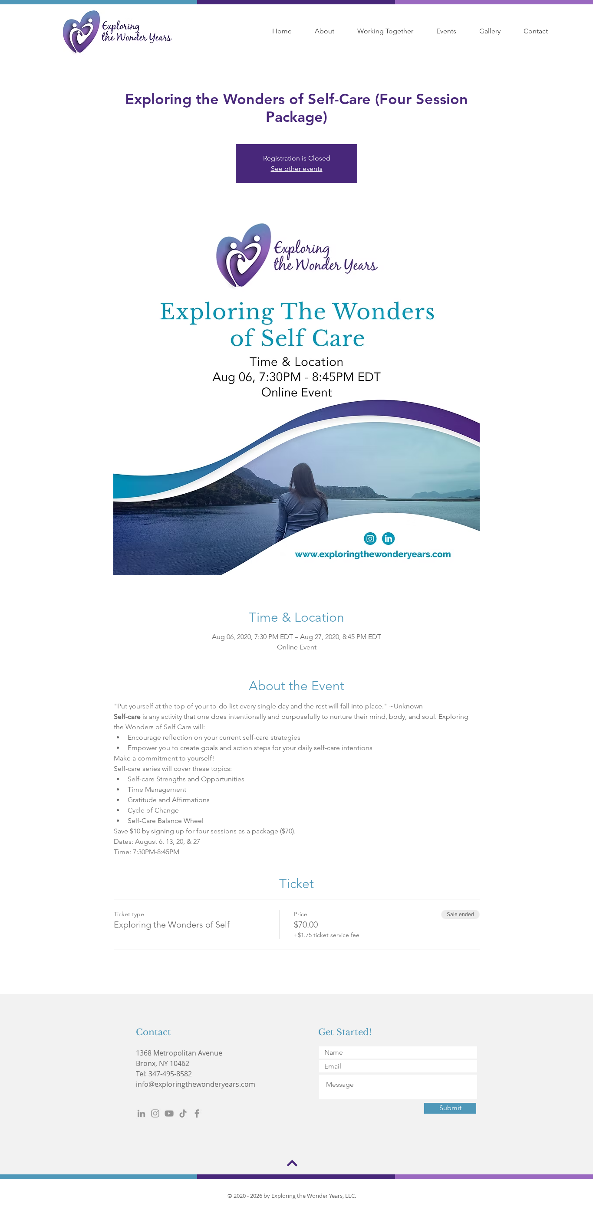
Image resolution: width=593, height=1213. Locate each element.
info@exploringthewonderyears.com (195, 1084)
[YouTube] (169, 1113)
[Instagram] (155, 1113)
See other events (297, 168)
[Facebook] (196, 1113)
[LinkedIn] (141, 1113)
